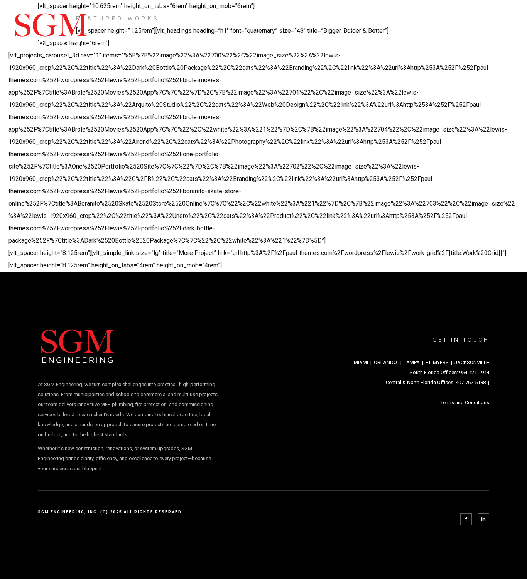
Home (245, 29)
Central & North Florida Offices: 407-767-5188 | (437, 382)
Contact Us (488, 29)
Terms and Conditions (465, 402)
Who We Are (392, 29)
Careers (440, 29)
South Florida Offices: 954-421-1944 (449, 372)
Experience (340, 29)
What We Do (288, 29)
